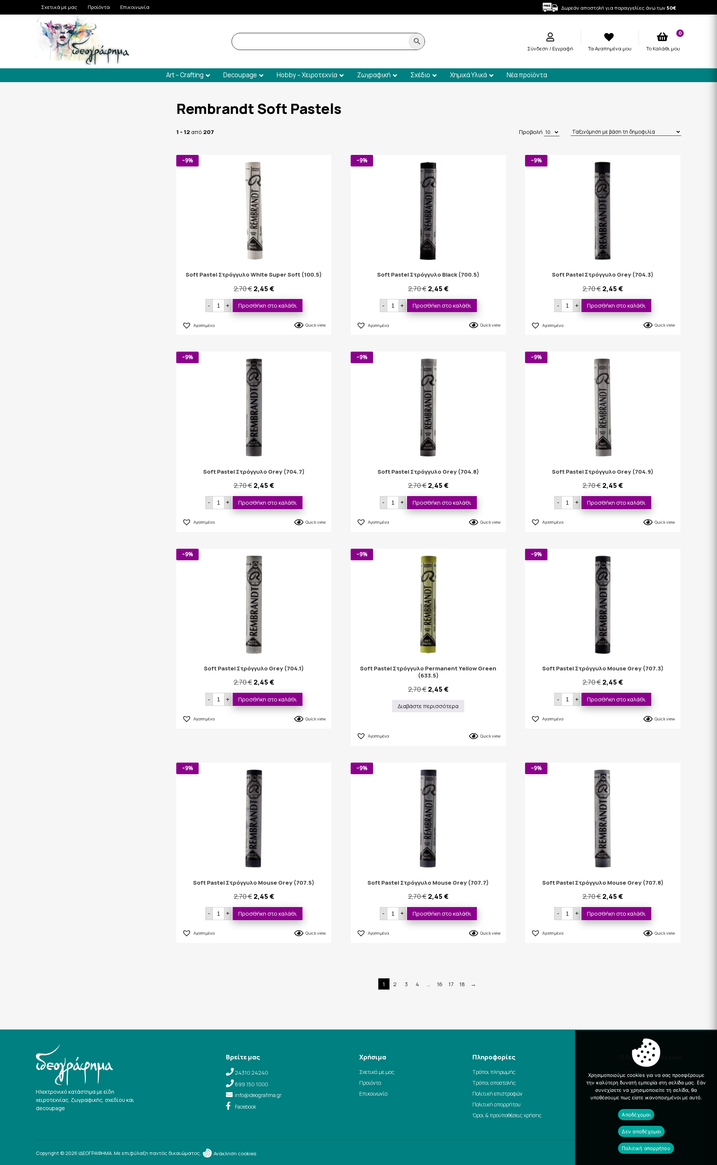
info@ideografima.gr (258, 1095)
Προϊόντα (99, 7)
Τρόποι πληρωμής (493, 1071)
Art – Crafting (185, 75)
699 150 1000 (251, 1084)
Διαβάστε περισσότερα (428, 706)
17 (451, 984)
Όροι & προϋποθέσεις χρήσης (506, 1115)
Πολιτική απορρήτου (496, 1104)
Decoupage (240, 75)
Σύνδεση (538, 48)
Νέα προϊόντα (527, 75)
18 (462, 984)
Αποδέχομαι (636, 1115)
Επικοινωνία (134, 7)
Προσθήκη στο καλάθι (267, 305)
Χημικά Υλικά (468, 75)
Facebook (245, 1106)
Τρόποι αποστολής (494, 1082)
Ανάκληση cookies (234, 1153)
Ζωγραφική (374, 75)
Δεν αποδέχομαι (641, 1131)
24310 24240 (251, 1072)
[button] (198, 324)
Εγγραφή (562, 48)
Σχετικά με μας (59, 7)
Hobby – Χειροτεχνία (307, 75)
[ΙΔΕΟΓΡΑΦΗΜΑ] (82, 63)
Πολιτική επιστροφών (497, 1093)
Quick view (315, 325)
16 (440, 984)
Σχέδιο (420, 75)
